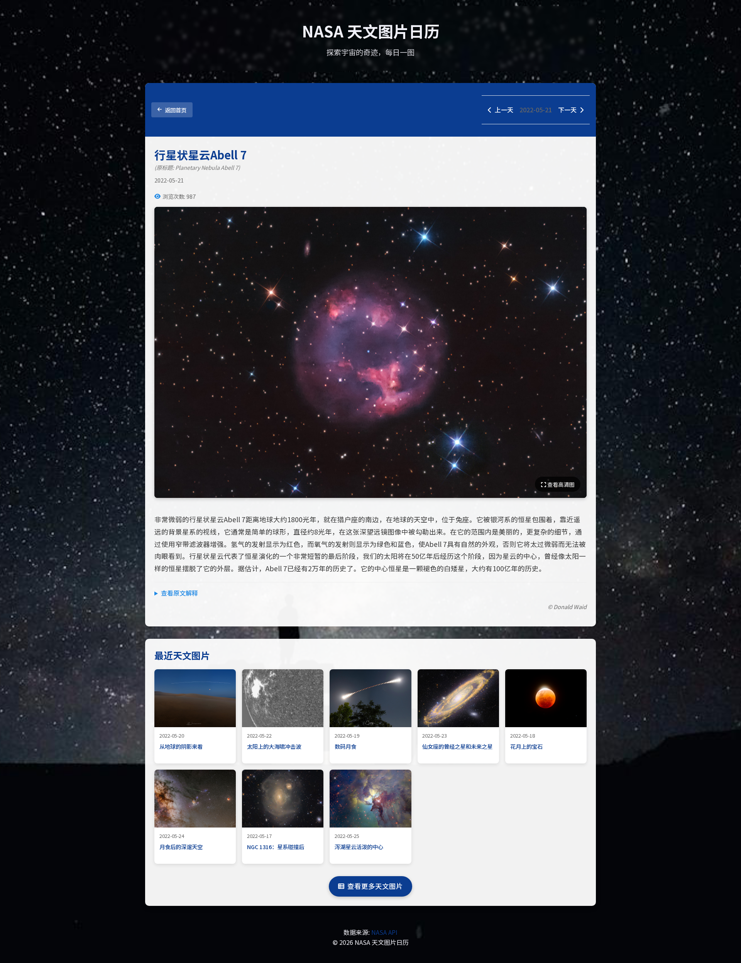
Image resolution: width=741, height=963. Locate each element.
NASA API (384, 932)
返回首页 (175, 110)
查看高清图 (560, 484)
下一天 (567, 109)
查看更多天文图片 (375, 886)
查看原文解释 (179, 592)
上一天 (504, 109)
